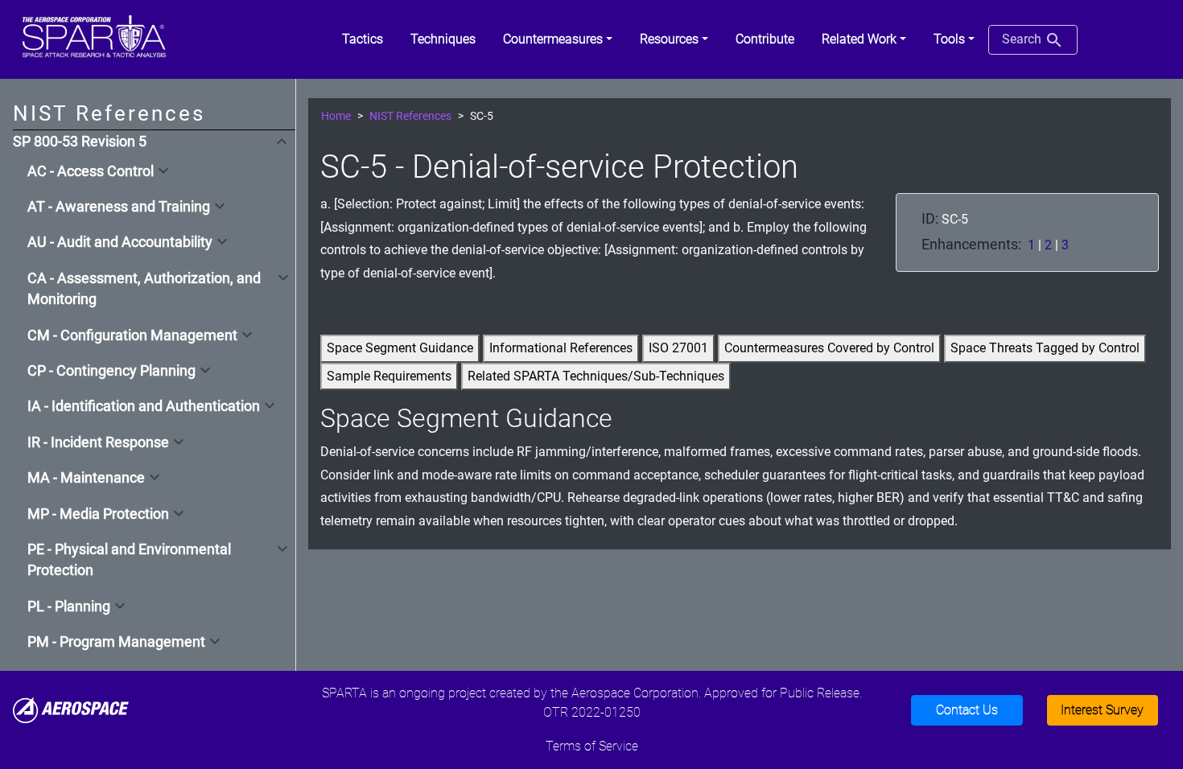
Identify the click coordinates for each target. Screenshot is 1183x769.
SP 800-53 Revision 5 (79, 142)
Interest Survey (1102, 710)
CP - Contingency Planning (111, 371)
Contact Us (967, 710)
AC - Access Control (90, 171)
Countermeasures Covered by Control (829, 348)
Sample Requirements (389, 376)
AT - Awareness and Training (118, 207)
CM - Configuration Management (132, 335)
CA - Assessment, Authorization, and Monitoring (144, 288)
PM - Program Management (116, 642)
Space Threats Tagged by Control (1045, 348)
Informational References (561, 348)
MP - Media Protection (98, 514)
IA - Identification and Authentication (143, 406)
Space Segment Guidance (400, 348)
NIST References (410, 116)
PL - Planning (68, 606)
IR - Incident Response (98, 442)
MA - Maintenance (86, 478)
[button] (557, 39)
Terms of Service (592, 746)
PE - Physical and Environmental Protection (129, 559)
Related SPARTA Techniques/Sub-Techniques (596, 376)
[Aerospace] (71, 709)
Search (1023, 39)
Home (336, 116)
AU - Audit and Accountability (119, 242)
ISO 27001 (678, 348)
